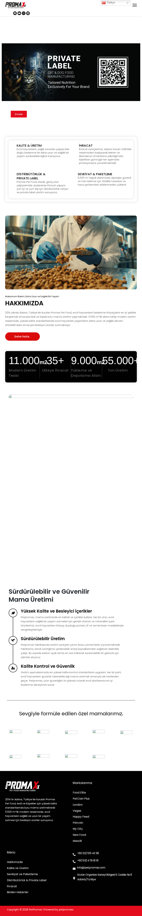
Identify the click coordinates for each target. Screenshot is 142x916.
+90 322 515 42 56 (88, 853)
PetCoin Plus (81, 799)
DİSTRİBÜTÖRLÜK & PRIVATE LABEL (31, 176)
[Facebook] (15, 13)
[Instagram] (23, 13)
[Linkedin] (28, 13)
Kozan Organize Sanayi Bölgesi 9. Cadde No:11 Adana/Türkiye (104, 877)
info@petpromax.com (91, 868)
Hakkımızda (15, 862)
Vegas (77, 811)
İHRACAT (86, 145)
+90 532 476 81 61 (87, 860)
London (78, 805)
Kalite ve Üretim (18, 868)
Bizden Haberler (18, 892)
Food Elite (79, 793)
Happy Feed (81, 817)
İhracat (12, 886)
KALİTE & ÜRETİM (29, 145)
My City (78, 829)
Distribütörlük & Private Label (26, 880)
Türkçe (110, 2)
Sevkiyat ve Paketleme (22, 874)
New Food (79, 835)
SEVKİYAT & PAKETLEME (95, 174)
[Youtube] (19, 13)
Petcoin (78, 823)
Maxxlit (77, 841)
